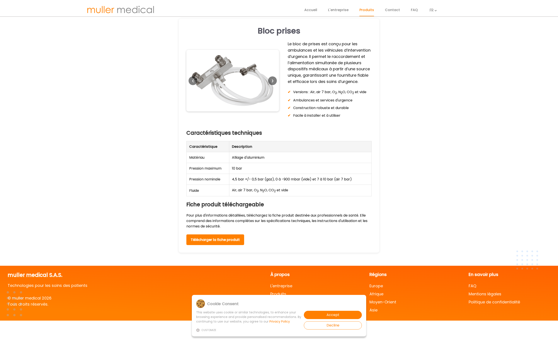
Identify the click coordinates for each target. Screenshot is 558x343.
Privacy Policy (279, 321)
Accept (333, 314)
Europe (376, 286)
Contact (392, 9)
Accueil (310, 9)
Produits (366, 9)
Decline (333, 325)
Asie (373, 310)
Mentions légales (485, 294)
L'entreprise (338, 9)
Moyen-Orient (382, 302)
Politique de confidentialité (494, 302)
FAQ (414, 9)
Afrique (376, 294)
